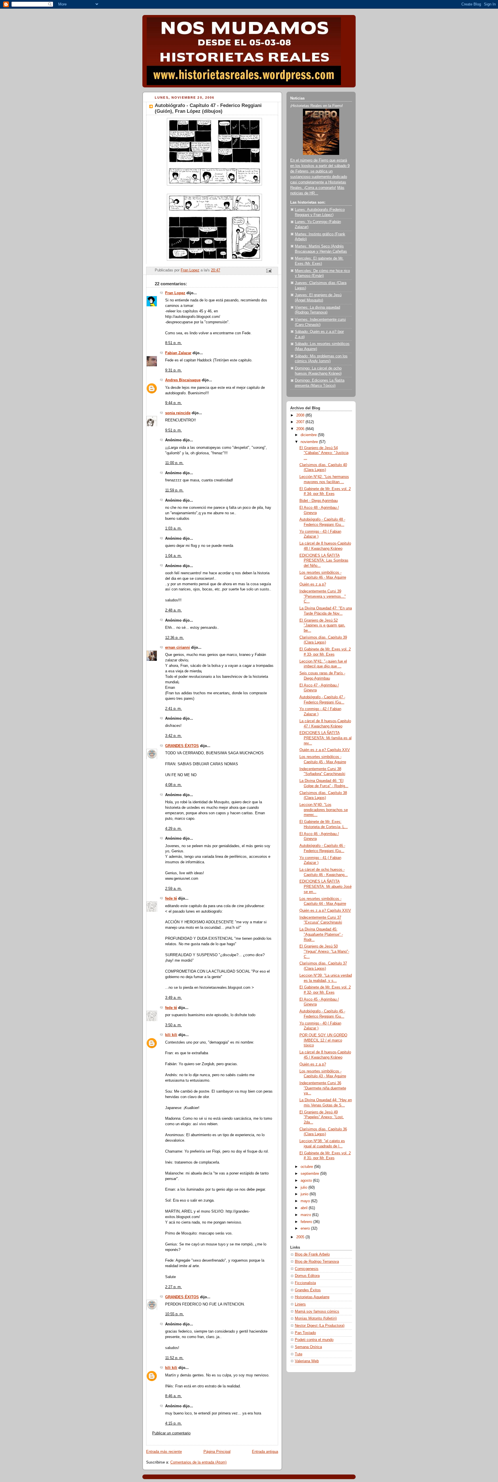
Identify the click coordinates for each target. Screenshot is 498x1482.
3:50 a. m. (173, 1025)
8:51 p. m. (173, 343)
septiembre (310, 1174)
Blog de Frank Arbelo (312, 1254)
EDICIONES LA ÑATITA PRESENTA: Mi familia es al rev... (325, 738)
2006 (300, 429)
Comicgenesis (306, 1269)
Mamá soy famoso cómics (317, 1312)
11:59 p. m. (174, 490)
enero (306, 1228)
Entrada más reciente (164, 1452)
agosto (307, 1181)
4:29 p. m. (173, 829)
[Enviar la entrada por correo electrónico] (268, 270)
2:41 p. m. (173, 709)
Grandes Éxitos (308, 1290)
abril (305, 1208)
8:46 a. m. (173, 1396)
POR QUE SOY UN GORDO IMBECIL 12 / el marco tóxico (323, 1040)
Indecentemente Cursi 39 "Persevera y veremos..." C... (322, 596)
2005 (300, 1237)
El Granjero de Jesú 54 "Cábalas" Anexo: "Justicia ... (323, 453)
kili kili (171, 1035)
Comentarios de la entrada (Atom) (198, 1462)
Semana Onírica (308, 1347)
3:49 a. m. (173, 998)
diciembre (309, 435)
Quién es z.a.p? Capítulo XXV (324, 750)
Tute (298, 1354)
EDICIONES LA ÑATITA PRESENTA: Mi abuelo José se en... (325, 886)
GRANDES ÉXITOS (182, 746)
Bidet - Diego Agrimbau (318, 501)
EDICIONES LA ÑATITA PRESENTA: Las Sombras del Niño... (323, 561)
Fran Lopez (175, 293)
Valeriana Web (307, 1361)
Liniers (300, 1304)
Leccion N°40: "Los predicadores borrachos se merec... (323, 810)
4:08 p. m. (173, 785)
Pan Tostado (305, 1333)
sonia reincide (177, 413)
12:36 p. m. (174, 638)
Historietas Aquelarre (312, 1297)
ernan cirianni (177, 648)
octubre (307, 1167)
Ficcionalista (305, 1283)
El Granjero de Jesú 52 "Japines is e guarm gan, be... (322, 625)
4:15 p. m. (173, 1423)
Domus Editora (307, 1276)
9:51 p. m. (173, 430)
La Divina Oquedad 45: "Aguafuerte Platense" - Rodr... (321, 934)
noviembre (310, 442)
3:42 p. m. (173, 736)
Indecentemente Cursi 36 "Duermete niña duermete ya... (322, 1088)
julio (304, 1187)
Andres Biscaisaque (183, 380)
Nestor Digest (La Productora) (319, 1326)
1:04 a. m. (173, 556)
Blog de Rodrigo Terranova (317, 1262)
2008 (300, 415)
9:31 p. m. (173, 370)
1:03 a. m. (173, 528)
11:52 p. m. (174, 1358)
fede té (171, 898)
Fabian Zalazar (178, 353)
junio (305, 1194)
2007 (300, 422)
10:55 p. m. (174, 1314)
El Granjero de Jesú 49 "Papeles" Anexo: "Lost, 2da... (321, 1117)
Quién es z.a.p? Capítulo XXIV (325, 911)
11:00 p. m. (174, 463)
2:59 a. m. (173, 889)
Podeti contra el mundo (314, 1340)
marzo (306, 1215)
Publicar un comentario (171, 1433)
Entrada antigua (265, 1452)
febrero (307, 1222)
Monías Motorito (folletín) (316, 1318)
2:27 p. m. (173, 1287)
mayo (306, 1201)
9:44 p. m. (173, 403)
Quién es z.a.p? (312, 584)
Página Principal (217, 1452)
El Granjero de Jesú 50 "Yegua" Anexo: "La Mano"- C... (324, 951)
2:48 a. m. (173, 610)
